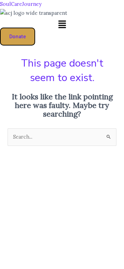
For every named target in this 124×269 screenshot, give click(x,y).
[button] (62, 25)
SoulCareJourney (21, 4)
